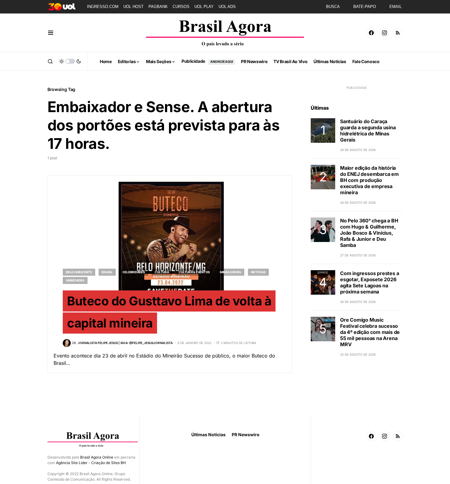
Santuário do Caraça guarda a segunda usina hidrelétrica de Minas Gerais (368, 130)
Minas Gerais (230, 272)
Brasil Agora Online (96, 457)
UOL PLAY (204, 6)
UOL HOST (133, 6)
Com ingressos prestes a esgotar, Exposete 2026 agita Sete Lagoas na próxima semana (369, 282)
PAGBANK (158, 6)
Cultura (162, 272)
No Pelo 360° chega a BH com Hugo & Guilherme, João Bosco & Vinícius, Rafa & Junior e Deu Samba (369, 232)
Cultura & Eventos (194, 272)
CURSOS (181, 6)
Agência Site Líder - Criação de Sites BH (91, 462)
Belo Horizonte (79, 272)
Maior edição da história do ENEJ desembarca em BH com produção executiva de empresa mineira (369, 180)
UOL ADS (227, 6)
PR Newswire (245, 434)
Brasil (107, 272)
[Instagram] (384, 33)
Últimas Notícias (208, 434)
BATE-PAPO (364, 6)
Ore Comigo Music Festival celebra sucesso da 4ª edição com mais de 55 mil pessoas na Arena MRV (370, 332)
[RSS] (398, 33)
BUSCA (333, 6)
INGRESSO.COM (102, 6)
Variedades (75, 280)
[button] (50, 32)
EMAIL (395, 6)
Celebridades (133, 272)
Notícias (258, 272)
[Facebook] (371, 33)
